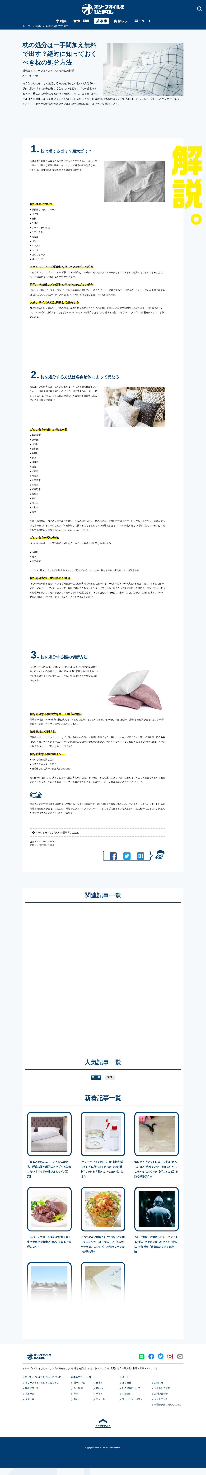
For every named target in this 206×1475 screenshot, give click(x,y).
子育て (99, 1393)
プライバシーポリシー (133, 1399)
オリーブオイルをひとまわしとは (42, 1382)
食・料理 (78, 1388)
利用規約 (126, 1393)
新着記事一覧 (32, 1388)
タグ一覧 (29, 1399)
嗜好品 (99, 1388)
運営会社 (126, 1382)
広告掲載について (131, 1388)
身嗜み (99, 1382)
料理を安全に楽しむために (167, 1404)
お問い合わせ (161, 1393)
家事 (76, 1393)
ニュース (100, 1399)
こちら (75, 832)
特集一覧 (29, 1393)
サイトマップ (161, 1399)
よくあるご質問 (162, 1388)
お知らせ (158, 1382)
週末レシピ (79, 1382)
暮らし (77, 1399)
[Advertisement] (72, 976)
